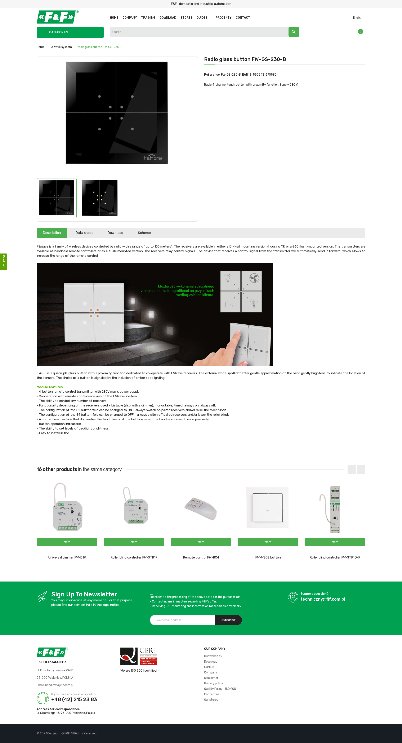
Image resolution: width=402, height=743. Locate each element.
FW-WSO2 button (268, 557)
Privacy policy (213, 683)
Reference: (212, 74)
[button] (67, 542)
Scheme (144, 233)
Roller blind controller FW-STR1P (134, 557)
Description (52, 233)
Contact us (211, 694)
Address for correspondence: (58, 709)
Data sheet (84, 233)
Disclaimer (211, 678)
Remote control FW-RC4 (201, 557)
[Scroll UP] (397, 738)
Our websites (213, 656)
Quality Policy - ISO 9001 (220, 689)
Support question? (314, 594)
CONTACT (210, 667)
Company (210, 672)
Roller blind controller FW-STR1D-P (335, 557)
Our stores (211, 700)
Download (115, 233)
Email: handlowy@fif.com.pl (55, 685)
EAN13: (247, 74)
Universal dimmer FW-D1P (67, 557)
